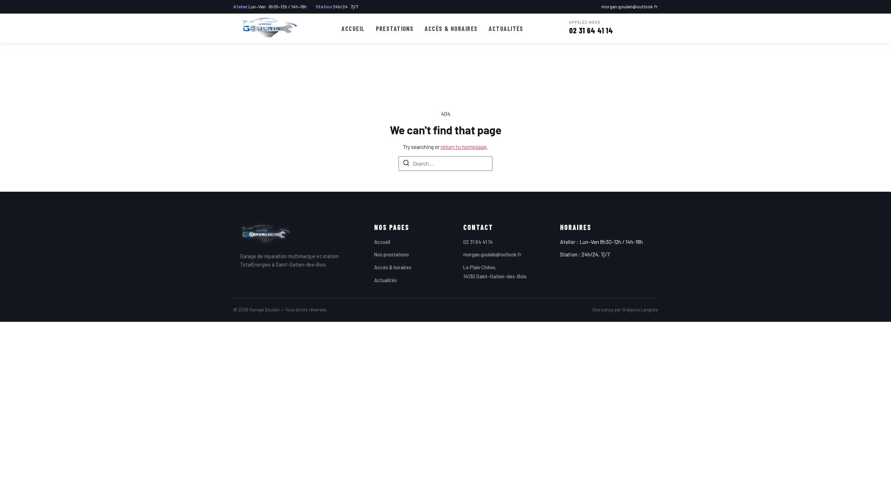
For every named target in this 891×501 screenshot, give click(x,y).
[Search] (406, 164)
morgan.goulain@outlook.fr (629, 6)
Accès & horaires (392, 267)
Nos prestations (391, 254)
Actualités (506, 28)
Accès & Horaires (451, 28)
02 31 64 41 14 (591, 28)
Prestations (395, 28)
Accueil (352, 28)
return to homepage (464, 146)
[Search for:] (445, 163)
